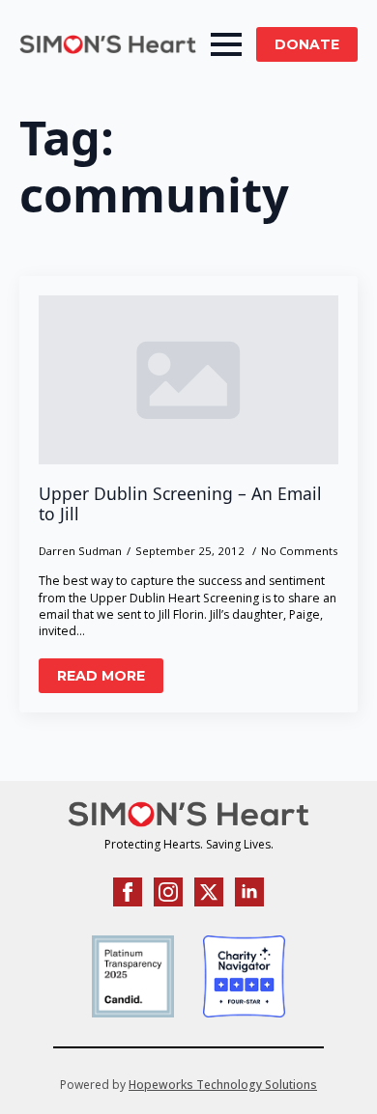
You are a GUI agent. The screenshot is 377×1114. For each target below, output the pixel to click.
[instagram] (168, 891)
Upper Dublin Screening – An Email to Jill (180, 504)
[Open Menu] (226, 44)
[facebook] (127, 891)
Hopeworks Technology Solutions (223, 1084)
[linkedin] (249, 891)
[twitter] (208, 891)
